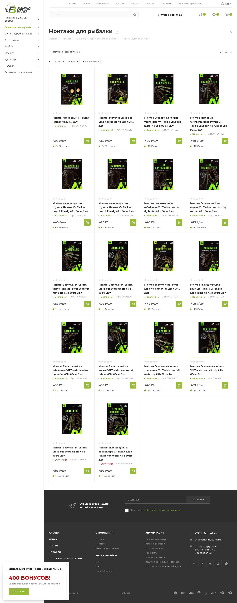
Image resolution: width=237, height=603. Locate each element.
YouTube (218, 563)
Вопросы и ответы (155, 557)
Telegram (210, 563)
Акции (53, 539)
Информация (154, 532)
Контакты (101, 543)
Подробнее (19, 591)
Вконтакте (193, 563)
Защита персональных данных (162, 561)
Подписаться (198, 500)
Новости (55, 552)
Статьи (53, 545)
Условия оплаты (154, 548)
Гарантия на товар (155, 539)
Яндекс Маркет (104, 571)
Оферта (126, 593)
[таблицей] (231, 51)
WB (98, 566)
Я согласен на (156, 510)
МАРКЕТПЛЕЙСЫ (106, 555)
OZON (99, 562)
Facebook (201, 563)
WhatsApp (226, 563)
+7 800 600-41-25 (171, 14)
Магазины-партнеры (107, 548)
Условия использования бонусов (163, 566)
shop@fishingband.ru (208, 539)
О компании (105, 532)
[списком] (226, 51)
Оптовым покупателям (65, 558)
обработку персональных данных (164, 510)
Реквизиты (151, 552)
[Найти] (135, 14)
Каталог (54, 532)
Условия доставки (155, 543)
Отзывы (100, 539)
